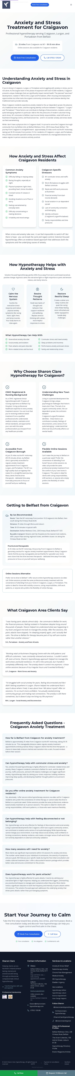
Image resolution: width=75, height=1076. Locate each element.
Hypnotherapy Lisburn (59, 993)
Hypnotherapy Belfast (59, 990)
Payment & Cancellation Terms (51, 1063)
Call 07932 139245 (53, 58)
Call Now (53, 934)
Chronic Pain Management (62, 972)
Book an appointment (37, 991)
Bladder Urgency (58, 982)
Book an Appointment (59, 996)
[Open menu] (71, 4)
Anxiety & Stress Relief (60, 966)
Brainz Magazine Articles (61, 1052)
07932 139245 (35, 1010)
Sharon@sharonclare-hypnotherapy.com (38, 1005)
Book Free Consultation (39, 5)
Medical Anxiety (58, 976)
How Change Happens (59, 998)
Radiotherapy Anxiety (60, 969)
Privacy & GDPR (34, 1063)
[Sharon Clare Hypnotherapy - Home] (6, 5)
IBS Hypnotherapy (59, 979)
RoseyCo (40, 1067)
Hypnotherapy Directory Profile (61, 1047)
